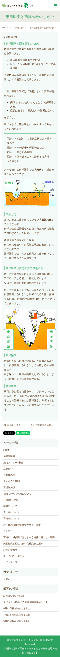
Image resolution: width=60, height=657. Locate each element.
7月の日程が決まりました (16, 614)
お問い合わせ (10, 549)
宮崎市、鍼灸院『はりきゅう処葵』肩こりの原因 (29, 537)
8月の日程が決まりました (16, 608)
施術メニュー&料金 (13, 462)
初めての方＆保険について (17, 493)
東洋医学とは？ (12, 425)
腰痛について (10, 506)
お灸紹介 (8, 531)
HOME (5, 27)
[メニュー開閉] (55, 5)
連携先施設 (9, 487)
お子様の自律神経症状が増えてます (22, 524)
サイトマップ (10, 562)
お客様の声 (9, 475)
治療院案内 (9, 456)
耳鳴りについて (11, 518)
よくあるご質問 (11, 481)
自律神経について (12, 499)
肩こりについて (11, 512)
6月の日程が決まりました (16, 620)
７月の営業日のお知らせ (43, 425)
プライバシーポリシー (15, 555)
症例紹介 (8, 468)
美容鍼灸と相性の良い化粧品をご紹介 (23, 543)
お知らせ (19, 27)
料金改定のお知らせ (13, 595)
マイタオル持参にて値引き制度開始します (25, 602)
